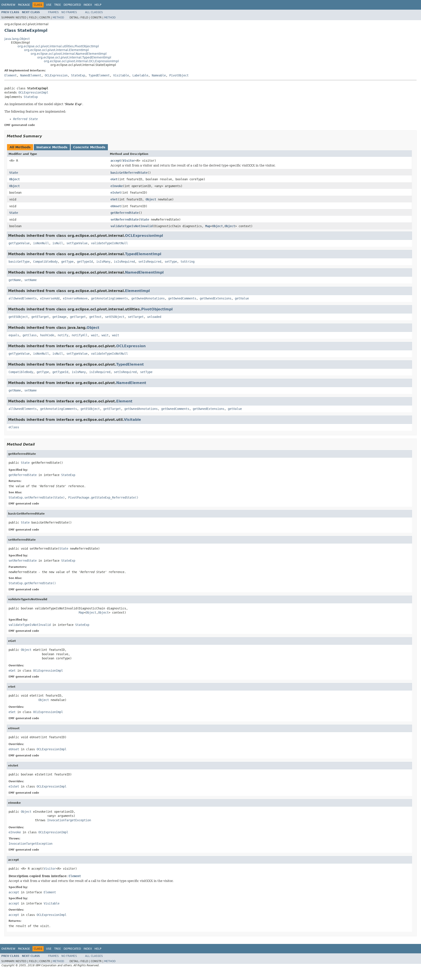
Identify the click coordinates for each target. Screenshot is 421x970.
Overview (8, 4)
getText (95, 317)
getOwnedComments (182, 298)
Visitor (129, 160)
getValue (242, 298)
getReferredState (125, 212)
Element (10, 75)
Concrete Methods (89, 147)
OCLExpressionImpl (33, 92)
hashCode (47, 335)
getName (15, 280)
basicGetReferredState (129, 172)
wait (94, 335)
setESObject (114, 317)
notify (63, 335)
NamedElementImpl (144, 272)
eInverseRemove (75, 298)
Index (88, 4)
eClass (14, 427)
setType (171, 261)
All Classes (94, 12)
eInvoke (117, 186)
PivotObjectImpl (157, 309)
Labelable (140, 75)
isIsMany (103, 261)
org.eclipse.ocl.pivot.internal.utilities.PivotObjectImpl (58, 46)
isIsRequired (124, 261)
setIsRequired (149, 261)
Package (24, 4)
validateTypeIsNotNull (109, 243)
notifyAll (79, 335)
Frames (53, 12)
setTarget (136, 317)
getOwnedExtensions (215, 298)
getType (67, 261)
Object (14, 179)
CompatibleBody (45, 261)
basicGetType (19, 261)
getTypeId (85, 261)
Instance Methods (51, 147)
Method (58, 17)
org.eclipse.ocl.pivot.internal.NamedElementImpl (69, 53)
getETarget (40, 317)
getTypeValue (19, 243)
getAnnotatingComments (109, 298)
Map (207, 226)
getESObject (18, 317)
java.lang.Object (17, 39)
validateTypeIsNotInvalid (132, 226)
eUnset (116, 206)
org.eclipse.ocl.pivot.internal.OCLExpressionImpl (81, 61)
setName (30, 280)
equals (14, 335)
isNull (57, 243)
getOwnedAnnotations (148, 298)
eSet (114, 199)
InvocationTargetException (69, 820)
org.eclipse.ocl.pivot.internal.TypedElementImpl (74, 57)
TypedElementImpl (143, 254)
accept (116, 160)
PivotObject (179, 75)
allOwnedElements (23, 298)
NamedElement (30, 75)
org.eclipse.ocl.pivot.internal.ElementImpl (56, 50)
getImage (59, 317)
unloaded (154, 317)
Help (98, 4)
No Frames (69, 12)
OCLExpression (56, 75)
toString (187, 261)
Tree (57, 4)
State (13, 172)
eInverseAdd (49, 298)
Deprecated (72, 4)
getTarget (78, 317)
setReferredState (125, 219)
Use (49, 4)
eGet (114, 179)
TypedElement (99, 75)
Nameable (159, 75)
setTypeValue (76, 243)
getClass (30, 335)
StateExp (78, 75)
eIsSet (116, 192)
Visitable (121, 75)
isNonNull (41, 243)
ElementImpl (137, 291)
